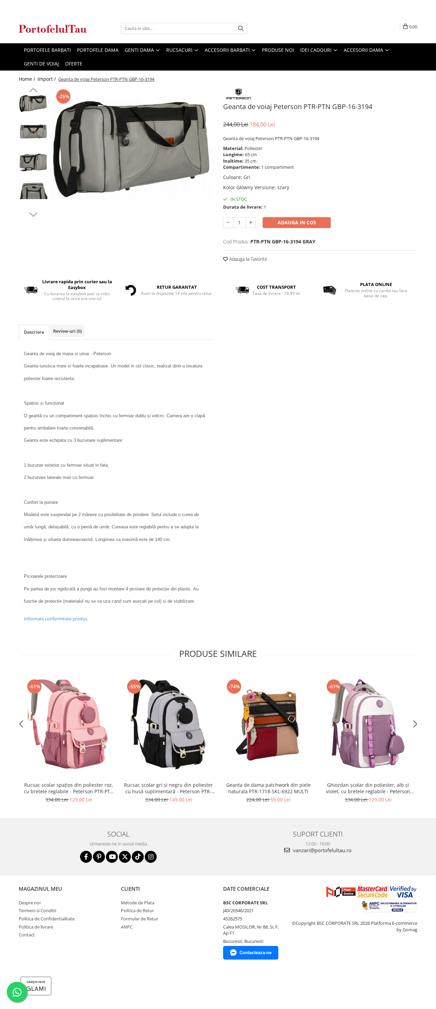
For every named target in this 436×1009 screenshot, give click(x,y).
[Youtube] (112, 857)
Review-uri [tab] (67, 331)
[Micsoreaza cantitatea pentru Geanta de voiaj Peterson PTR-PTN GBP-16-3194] (228, 222)
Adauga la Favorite (247, 259)
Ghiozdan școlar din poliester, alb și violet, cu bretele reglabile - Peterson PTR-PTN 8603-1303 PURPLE (368, 788)
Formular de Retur (139, 919)
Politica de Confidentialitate (47, 919)
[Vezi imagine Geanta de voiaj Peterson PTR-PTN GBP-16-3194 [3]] (33, 190)
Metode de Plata (137, 903)
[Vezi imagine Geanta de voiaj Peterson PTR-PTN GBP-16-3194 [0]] (33, 103)
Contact (27, 935)
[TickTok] (138, 857)
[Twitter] (125, 857)
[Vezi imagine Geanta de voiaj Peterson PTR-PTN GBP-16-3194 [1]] (33, 131)
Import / (47, 79)
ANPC (127, 927)
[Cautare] (241, 28)
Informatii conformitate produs (55, 619)
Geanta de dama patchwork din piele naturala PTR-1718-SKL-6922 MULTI (268, 788)
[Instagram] (151, 857)
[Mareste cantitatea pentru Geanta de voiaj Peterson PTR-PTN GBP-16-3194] (251, 222)
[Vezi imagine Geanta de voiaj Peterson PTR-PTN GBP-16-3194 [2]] (33, 162)
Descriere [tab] (34, 332)
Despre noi (30, 903)
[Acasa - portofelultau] (53, 28)
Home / (27, 79)
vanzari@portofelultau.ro (322, 850)
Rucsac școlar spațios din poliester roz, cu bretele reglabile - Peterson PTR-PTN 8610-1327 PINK (69, 788)
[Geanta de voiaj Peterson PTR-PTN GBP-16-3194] (132, 149)
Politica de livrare (36, 927)
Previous (33, 91)
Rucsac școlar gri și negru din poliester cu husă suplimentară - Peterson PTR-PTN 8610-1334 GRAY (168, 788)
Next (33, 213)
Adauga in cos (297, 222)
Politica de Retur (137, 910)
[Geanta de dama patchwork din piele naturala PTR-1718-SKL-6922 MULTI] (268, 724)
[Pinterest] (99, 857)
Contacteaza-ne (255, 952)
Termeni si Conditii (37, 910)
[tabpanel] (132, 149)
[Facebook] (86, 857)
